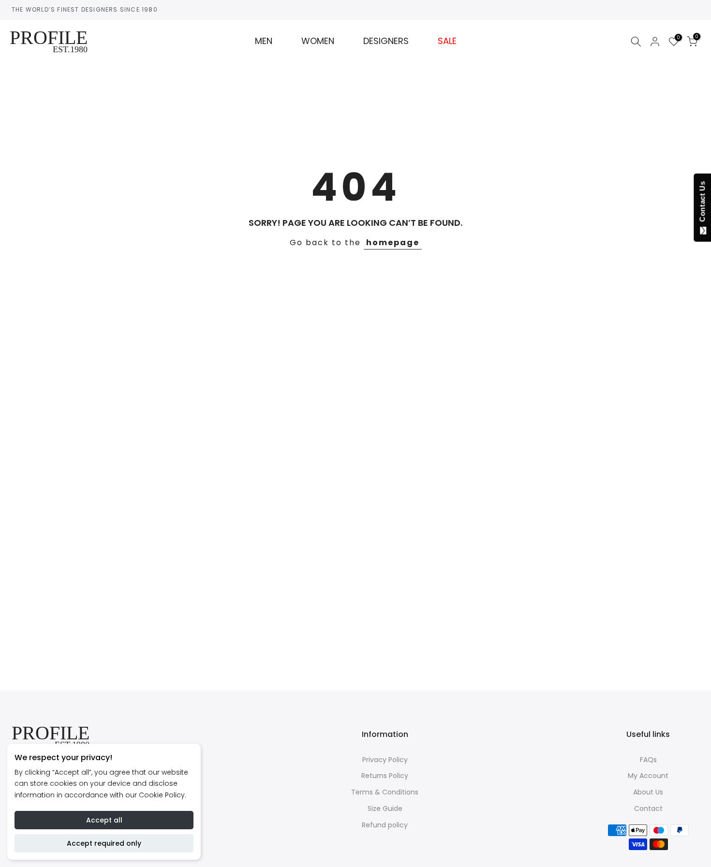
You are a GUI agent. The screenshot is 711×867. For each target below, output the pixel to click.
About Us (648, 792)
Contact (648, 808)
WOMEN (317, 41)
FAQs (648, 759)
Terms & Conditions (384, 792)
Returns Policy (384, 775)
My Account (648, 775)
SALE (447, 41)
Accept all (104, 820)
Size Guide (385, 808)
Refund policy (385, 825)
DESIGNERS (386, 41)
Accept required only (104, 843)
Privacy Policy (385, 759)
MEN (263, 41)
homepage (392, 242)
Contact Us (702, 203)
